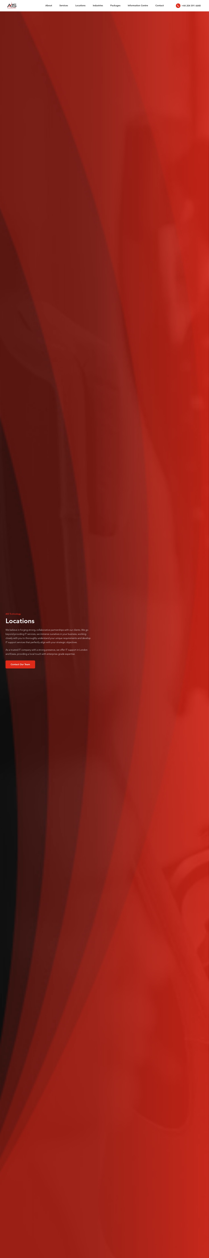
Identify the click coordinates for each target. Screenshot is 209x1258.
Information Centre (138, 5)
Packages (115, 5)
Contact (159, 5)
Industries (98, 5)
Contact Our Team (20, 664)
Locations (80, 5)
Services (63, 5)
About (48, 5)
